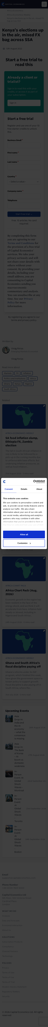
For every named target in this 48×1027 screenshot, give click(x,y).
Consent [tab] (9, 489)
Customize (22, 543)
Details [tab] (24, 489)
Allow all (24, 534)
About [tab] (39, 489)
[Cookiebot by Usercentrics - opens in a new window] (34, 481)
